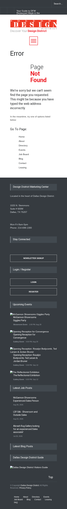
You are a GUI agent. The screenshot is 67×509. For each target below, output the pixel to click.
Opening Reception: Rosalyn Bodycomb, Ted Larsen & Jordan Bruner (27, 358)
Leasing (22, 167)
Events (22, 150)
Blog (21, 158)
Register (33, 292)
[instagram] (19, 3)
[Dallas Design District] (33, 28)
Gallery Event (18, 342)
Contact (22, 163)
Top (50, 477)
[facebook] (8, 3)
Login (33, 282)
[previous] (3, 11)
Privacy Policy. (25, 488)
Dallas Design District (30, 485)
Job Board (24, 154)
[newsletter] (25, 3)
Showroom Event (20, 324)
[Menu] (33, 40)
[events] (3, 3)
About (21, 141)
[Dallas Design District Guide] (29, 467)
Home (22, 136)
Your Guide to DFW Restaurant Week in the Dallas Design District (28, 13)
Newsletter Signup (33, 258)
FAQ (16, 502)
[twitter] (14, 3)
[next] (10, 11)
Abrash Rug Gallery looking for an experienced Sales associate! (26, 429)
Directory (23, 145)
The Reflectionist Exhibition (26, 375)
